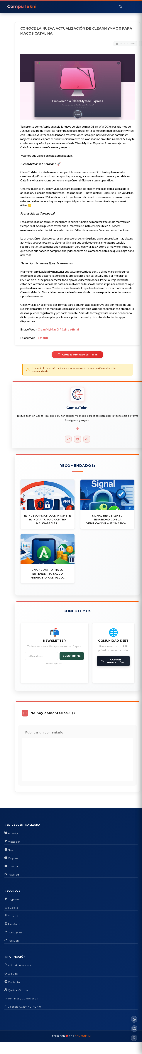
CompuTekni (83, 1036)
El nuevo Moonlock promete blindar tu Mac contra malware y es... (47, 519)
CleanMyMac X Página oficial (58, 329)
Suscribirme (72, 656)
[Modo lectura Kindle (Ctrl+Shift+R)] (134, 1028)
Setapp (43, 337)
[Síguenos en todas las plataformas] (86, 439)
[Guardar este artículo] (134, 1038)
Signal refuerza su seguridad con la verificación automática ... (107, 519)
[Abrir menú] (131, 6)
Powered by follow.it (54, 663)
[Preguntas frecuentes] (77, 439)
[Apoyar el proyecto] (68, 439)
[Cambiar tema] (134, 1019)
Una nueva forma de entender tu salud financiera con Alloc (48, 573)
